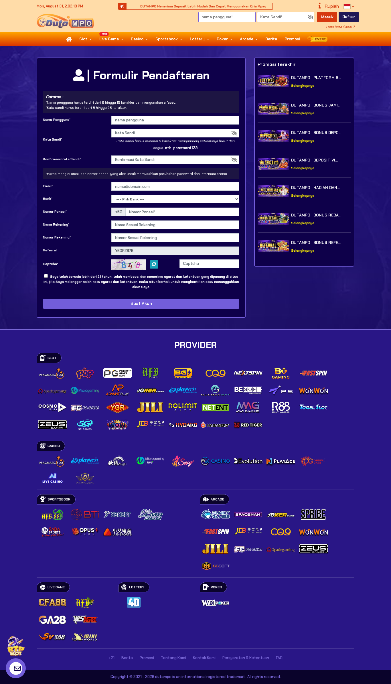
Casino (137, 39)
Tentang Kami (173, 657)
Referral (50, 250)
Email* (48, 186)
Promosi (292, 39)
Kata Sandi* (52, 139)
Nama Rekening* (56, 224)
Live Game (109, 39)
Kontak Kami (204, 657)
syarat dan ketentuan (182, 276)
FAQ (279, 657)
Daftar (348, 16)
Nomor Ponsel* (55, 211)
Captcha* (50, 264)
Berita (271, 39)
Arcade (246, 39)
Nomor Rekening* (57, 237)
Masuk (327, 16)
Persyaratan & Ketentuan (245, 657)
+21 (111, 657)
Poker (222, 39)
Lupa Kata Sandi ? (340, 27)
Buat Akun (141, 303)
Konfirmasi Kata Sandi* (62, 159)
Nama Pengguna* (56, 119)
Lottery (197, 39)
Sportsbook (166, 39)
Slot (83, 39)
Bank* (47, 198)
